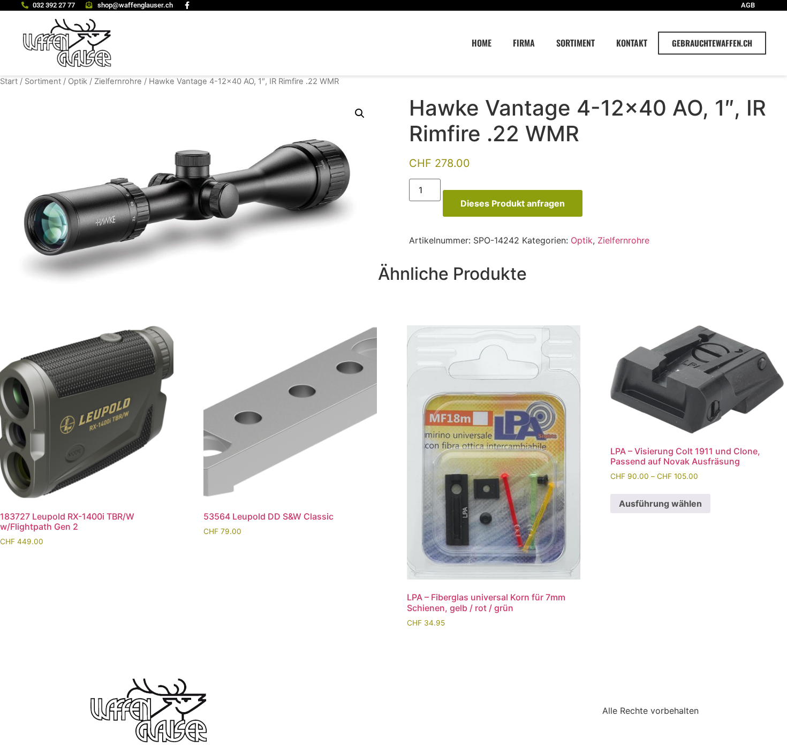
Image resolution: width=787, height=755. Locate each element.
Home (481, 42)
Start (9, 81)
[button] (359, 113)
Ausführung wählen (660, 503)
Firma (524, 42)
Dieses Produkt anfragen (512, 203)
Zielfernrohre (118, 81)
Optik (77, 81)
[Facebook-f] (187, 5)
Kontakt (631, 42)
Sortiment (575, 42)
